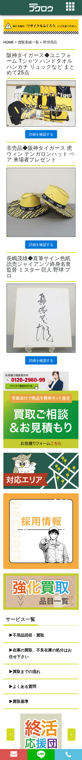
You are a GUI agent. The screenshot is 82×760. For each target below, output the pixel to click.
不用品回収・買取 (28, 635)
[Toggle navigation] (70, 6)
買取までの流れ (26, 671)
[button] (41, 735)
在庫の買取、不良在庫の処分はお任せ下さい (40, 653)
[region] (41, 735)
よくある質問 (24, 686)
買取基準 (20, 701)
